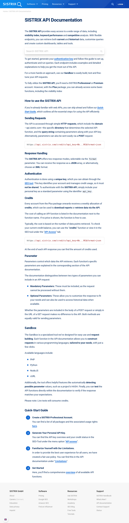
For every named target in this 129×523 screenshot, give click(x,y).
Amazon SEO (44, 503)
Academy (71, 503)
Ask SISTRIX (72, 496)
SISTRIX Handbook (103, 496)
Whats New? (101, 499)
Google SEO (43, 499)
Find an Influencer (46, 507)
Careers (17, 499)
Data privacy (14, 507)
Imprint (12, 510)
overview (70, 472)
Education (14, 503)
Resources (57, 4)
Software (31, 4)
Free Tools (71, 510)
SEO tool (29, 183)
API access (71, 441)
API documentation (104, 503)
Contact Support (102, 507)
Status (99, 510)
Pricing (45, 4)
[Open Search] (112, 4)
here (34, 426)
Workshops (72, 499)
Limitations (61, 461)
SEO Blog (71, 507)
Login (120, 4)
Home (5, 11)
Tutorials (71, 514)
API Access (50, 232)
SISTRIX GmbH (16, 491)
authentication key (63, 58)
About (12, 496)
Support (72, 4)
